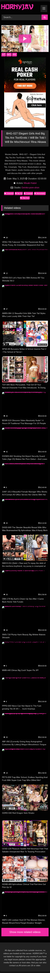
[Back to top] (41, 964)
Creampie (29, 193)
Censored (10, 193)
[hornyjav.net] (20, 7)
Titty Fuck (25, 198)
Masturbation (41, 193)
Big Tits (19, 193)
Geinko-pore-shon (30, 187)
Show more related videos (25, 932)
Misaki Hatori (30, 183)
